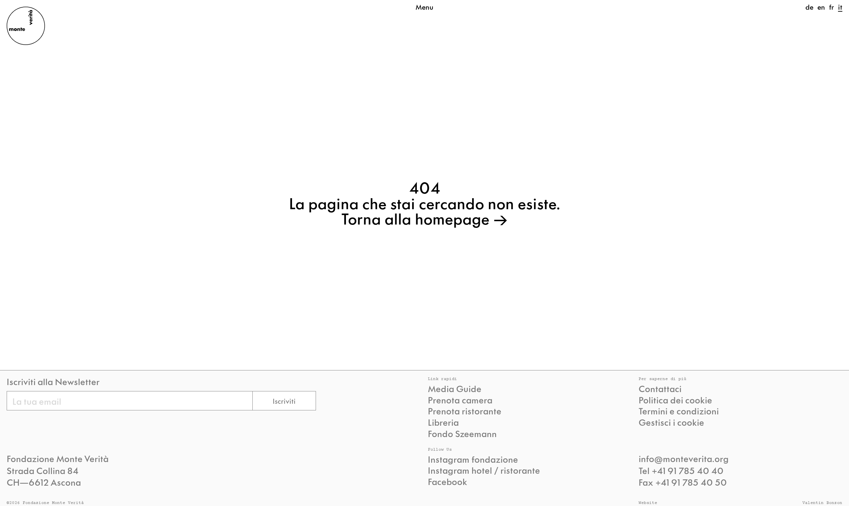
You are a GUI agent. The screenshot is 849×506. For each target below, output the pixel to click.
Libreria (443, 422)
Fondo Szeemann (462, 433)
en (821, 7)
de (809, 7)
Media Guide (454, 388)
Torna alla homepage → (424, 218)
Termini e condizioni (679, 410)
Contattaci (660, 388)
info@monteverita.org (684, 458)
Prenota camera (460, 399)
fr (831, 7)
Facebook (447, 481)
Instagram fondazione (473, 459)
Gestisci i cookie (671, 422)
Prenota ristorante (464, 410)
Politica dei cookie (675, 399)
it (840, 7)
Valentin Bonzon (822, 503)
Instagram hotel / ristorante (484, 470)
